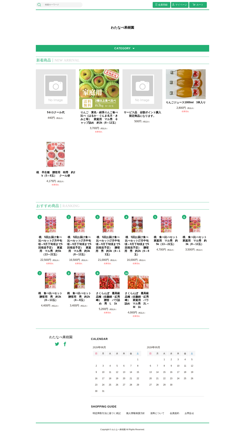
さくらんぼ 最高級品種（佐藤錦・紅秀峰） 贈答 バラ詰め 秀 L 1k (108, 298)
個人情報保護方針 (135, 413)
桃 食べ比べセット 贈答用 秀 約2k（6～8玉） (79, 297)
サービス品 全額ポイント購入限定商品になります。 (142, 114)
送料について (157, 413)
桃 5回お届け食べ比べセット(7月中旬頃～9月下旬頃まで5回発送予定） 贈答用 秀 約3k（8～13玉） (108, 246)
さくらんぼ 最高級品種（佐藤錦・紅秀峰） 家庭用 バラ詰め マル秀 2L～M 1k (137, 300)
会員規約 (174, 413)
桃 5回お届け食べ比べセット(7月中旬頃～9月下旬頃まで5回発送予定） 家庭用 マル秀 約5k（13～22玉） (50, 246)
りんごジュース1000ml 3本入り (186, 102)
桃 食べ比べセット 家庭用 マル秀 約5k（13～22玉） (166, 240)
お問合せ (189, 413)
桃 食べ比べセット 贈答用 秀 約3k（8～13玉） (50, 297)
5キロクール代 (55, 112)
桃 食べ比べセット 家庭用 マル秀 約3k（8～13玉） (195, 240)
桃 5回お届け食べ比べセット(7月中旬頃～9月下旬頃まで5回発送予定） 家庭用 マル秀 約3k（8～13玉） (79, 246)
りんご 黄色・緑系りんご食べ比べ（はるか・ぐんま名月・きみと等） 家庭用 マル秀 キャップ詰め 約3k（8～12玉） (99, 117)
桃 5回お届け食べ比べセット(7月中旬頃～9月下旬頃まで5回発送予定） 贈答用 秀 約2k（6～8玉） (136, 246)
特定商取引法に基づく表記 (107, 413)
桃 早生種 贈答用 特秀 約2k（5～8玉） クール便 (55, 174)
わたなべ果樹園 (122, 27)
